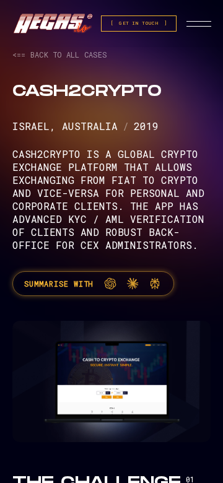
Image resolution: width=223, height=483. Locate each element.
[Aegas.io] (53, 24)
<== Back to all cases (59, 54)
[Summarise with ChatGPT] (110, 283)
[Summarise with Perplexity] (154, 283)
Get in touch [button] (139, 23)
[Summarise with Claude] (132, 283)
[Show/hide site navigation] (198, 23)
